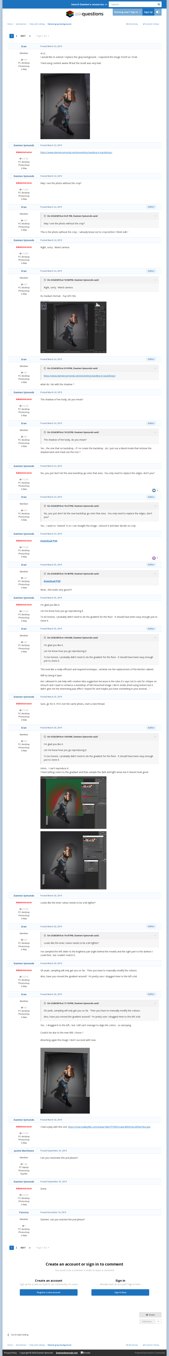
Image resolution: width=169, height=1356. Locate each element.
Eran (24, 46)
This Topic (147, 4)
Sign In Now (120, 1292)
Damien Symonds (24, 145)
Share (151, 1314)
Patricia (24, 1212)
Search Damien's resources (87, 4)
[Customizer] (158, 12)
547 (25, 59)
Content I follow (152, 24)
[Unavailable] (65, 105)
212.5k (25, 158)
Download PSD (48, 540)
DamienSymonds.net (67, 1352)
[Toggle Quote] (45, 216)
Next (23, 36)
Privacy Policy (10, 1352)
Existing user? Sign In (126, 12)
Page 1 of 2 (42, 36)
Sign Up (148, 12)
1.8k (25, 1164)
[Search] (159, 4)
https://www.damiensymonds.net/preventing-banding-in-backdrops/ (76, 152)
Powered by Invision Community (150, 1352)
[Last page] (30, 36)
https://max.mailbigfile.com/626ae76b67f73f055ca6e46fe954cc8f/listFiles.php (109, 1126)
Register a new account (48, 1292)
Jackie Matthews (24, 1150)
